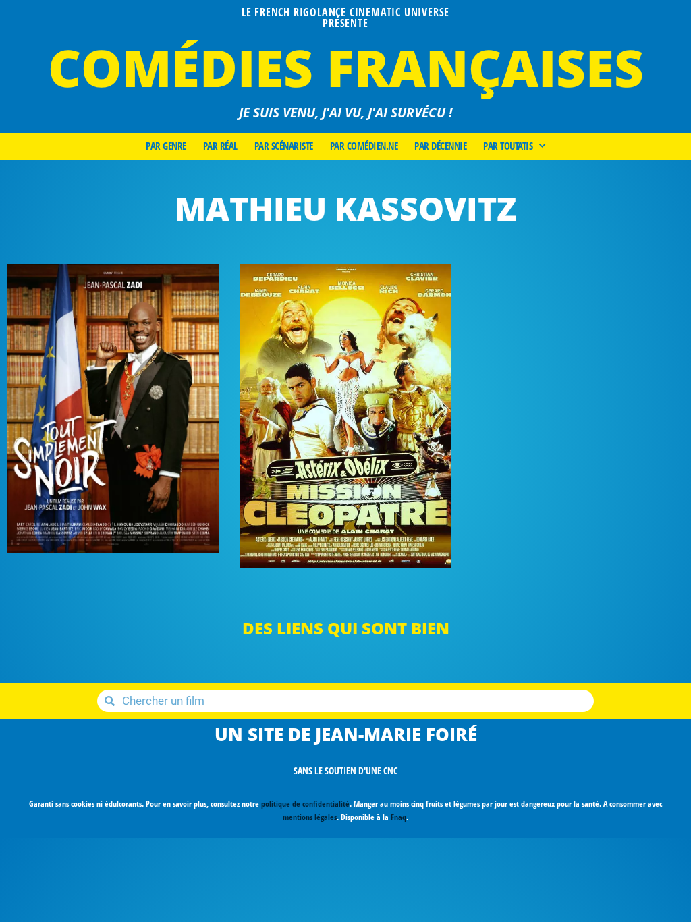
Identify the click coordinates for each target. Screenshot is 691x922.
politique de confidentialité (305, 803)
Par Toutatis (507, 146)
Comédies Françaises (346, 67)
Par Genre (166, 146)
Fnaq (398, 817)
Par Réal (220, 146)
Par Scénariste (283, 146)
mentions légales (310, 817)
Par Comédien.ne (364, 146)
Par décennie (440, 146)
